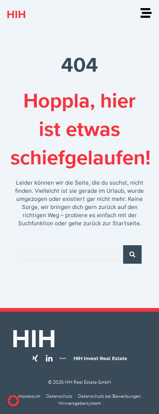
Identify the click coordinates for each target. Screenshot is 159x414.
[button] (13, 400)
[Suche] (132, 254)
